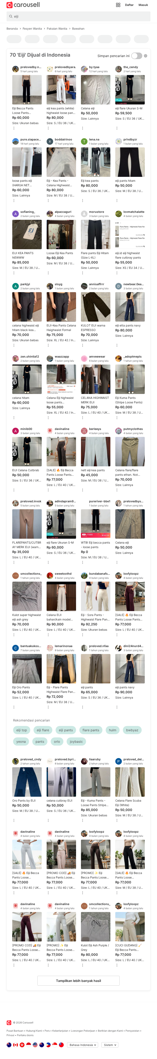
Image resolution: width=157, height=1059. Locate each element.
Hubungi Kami (34, 1030)
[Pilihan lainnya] (14, 128)
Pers (47, 1030)
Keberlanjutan (60, 1030)
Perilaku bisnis (25, 1035)
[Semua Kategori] (118, 5)
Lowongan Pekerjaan (83, 1030)
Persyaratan (132, 1030)
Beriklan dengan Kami (110, 1030)
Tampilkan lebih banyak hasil (78, 981)
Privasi (10, 1035)
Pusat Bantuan (15, 1030)
